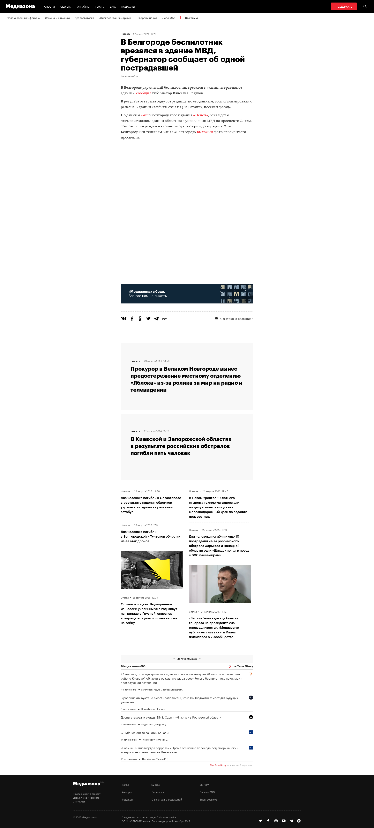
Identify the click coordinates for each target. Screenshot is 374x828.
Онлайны (83, 6)
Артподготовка (84, 17)
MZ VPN (204, 784)
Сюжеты (65, 6)
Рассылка (158, 792)
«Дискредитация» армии (115, 17)
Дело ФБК (169, 17)
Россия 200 (207, 792)
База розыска (208, 799)
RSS (157, 784)
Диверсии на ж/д (147, 17)
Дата (113, 6)
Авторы (127, 792)
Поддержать (344, 6)
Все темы (191, 17)
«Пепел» (200, 115)
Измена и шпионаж (57, 17)
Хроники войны (129, 75)
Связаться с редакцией (236, 318)
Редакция (128, 799)
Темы (125, 784)
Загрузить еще (187, 658)
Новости (48, 6)
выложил (205, 132)
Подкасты (128, 6)
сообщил (143, 93)
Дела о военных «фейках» (23, 17)
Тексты (99, 6)
